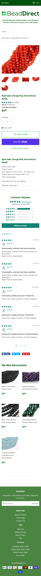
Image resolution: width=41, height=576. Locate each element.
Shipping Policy (20, 532)
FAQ (20, 538)
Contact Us (20, 521)
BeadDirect (21, 563)
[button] (7, 102)
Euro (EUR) (20, 555)
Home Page (20, 518)
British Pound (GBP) (20, 552)
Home (4, 31)
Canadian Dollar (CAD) (20, 546)
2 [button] (19, 346)
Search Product (20, 515)
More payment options (20, 148)
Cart (37, 3)
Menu (7, 3)
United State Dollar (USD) (20, 549)
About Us (20, 529)
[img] (7, 240)
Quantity (5, 117)
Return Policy (20, 535)
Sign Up (35, 503)
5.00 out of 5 (26, 202)
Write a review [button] (20, 225)
